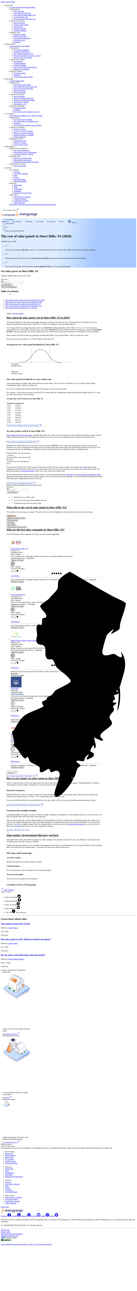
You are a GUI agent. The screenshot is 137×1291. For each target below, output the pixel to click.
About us (61, 221)
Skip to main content (8, 2)
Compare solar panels (21, 25)
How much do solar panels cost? (25, 15)
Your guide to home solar (22, 13)
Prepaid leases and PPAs (22, 38)
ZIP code (4, 279)
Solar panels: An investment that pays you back (21, 308)
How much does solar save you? (25, 19)
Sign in (74, 222)
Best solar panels (19, 23)
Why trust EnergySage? (9, 287)
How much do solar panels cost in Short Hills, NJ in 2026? (25, 300)
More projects (51, 221)
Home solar (5, 221)
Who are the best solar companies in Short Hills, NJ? (23, 304)
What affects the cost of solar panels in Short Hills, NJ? (23, 302)
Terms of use (5, 1230)
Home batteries (17, 221)
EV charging (40, 221)
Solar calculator (19, 11)
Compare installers (20, 30)
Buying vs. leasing (20, 36)
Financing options (20, 34)
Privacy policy (6, 1232)
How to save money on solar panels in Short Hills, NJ (23, 306)
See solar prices (7, 285)
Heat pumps (29, 221)
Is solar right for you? (21, 17)
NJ (6, 227)
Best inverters (18, 27)
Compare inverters (20, 29)
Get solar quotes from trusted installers (22, 7)
